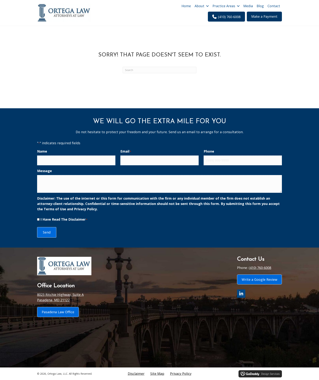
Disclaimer (136, 373)
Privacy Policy (85, 209)
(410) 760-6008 (260, 267)
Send (47, 232)
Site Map (157, 373)
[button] (241, 293)
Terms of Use (55, 209)
